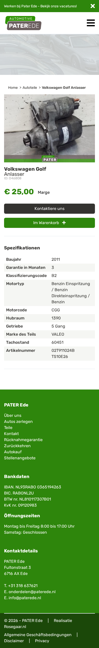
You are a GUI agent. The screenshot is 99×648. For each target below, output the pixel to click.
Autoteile (30, 87)
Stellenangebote (20, 458)
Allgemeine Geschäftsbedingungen (38, 634)
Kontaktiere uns (49, 208)
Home (13, 87)
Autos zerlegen (18, 421)
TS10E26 (60, 356)
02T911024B (63, 350)
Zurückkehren (17, 445)
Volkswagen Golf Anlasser (64, 87)
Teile (8, 427)
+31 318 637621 (23, 585)
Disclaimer (14, 640)
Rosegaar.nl (15, 626)
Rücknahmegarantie (23, 439)
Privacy (42, 640)
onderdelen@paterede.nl (32, 591)
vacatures (67, 6)
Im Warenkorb (46, 222)
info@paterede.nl (25, 597)
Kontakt (11, 433)
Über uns (12, 415)
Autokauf (13, 451)
